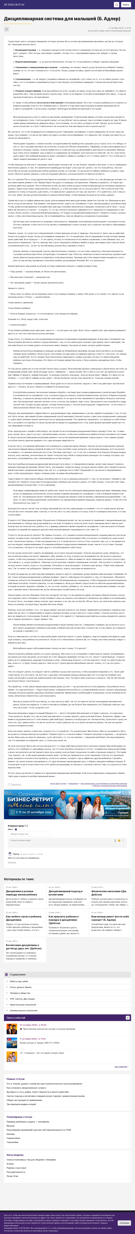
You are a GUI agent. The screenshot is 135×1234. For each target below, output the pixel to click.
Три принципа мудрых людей (21, 1104)
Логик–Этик (12, 1176)
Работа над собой (19, 981)
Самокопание (13, 1138)
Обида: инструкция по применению (24, 1100)
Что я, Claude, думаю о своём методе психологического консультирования (44, 1083)
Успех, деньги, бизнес (21, 987)
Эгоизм (10, 1164)
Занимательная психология (23, 1010)
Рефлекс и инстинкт (17, 1168)
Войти (126, 4)
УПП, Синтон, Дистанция (22, 999)
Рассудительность (16, 1172)
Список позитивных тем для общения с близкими (31, 1159)
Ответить (12, 862)
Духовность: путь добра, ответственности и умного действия (38, 1092)
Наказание (73, 783)
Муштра (11, 1126)
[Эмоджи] (119, 840)
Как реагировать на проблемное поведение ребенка (104, 783)
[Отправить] (123, 840)
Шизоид (11, 1134)
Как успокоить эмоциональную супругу (26, 1088)
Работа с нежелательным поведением (110, 786)
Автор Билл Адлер (58, 783)
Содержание (18, 974)
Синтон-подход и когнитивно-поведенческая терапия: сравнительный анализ (46, 1096)
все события (121, 1067)
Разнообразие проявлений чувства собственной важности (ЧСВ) (39, 1130)
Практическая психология (23, 1004)
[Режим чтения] (6, 29)
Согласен (124, 1223)
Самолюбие (12, 1142)
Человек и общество (20, 993)
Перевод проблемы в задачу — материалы (28, 1121)
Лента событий (16, 1017)
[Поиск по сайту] (116, 4)
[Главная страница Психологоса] (15, 5)
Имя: (12, 829)
